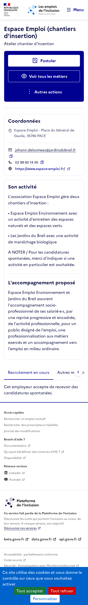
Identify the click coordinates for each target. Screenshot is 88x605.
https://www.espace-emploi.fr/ (40, 168)
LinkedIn (14, 473)
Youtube (14, 479)
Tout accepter (29, 591)
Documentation (15, 446)
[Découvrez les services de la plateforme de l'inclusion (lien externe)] (22, 502)
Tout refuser (62, 591)
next (78, 372)
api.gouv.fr (68, 539)
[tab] (28, 372)
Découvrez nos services (20, 528)
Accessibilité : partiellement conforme (31, 554)
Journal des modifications (22, 431)
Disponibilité (13, 458)
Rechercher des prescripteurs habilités (31, 425)
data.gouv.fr (42, 539)
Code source (13, 560)
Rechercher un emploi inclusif (24, 419)
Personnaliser (45, 599)
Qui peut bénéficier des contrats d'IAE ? (32, 452)
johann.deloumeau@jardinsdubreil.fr (45, 150)
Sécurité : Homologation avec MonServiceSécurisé (39, 566)
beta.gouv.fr (14, 539)
